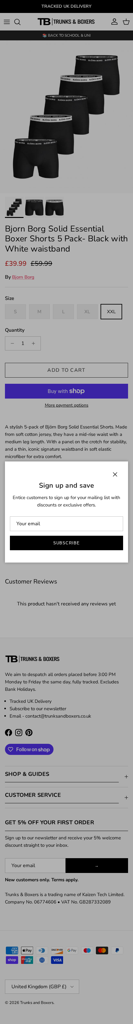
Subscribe (66, 543)
